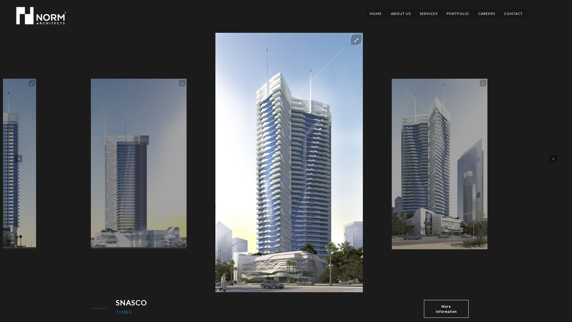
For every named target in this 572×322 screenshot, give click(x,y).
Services (429, 13)
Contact (513, 13)
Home (376, 13)
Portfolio (458, 13)
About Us (401, 13)
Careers (486, 13)
